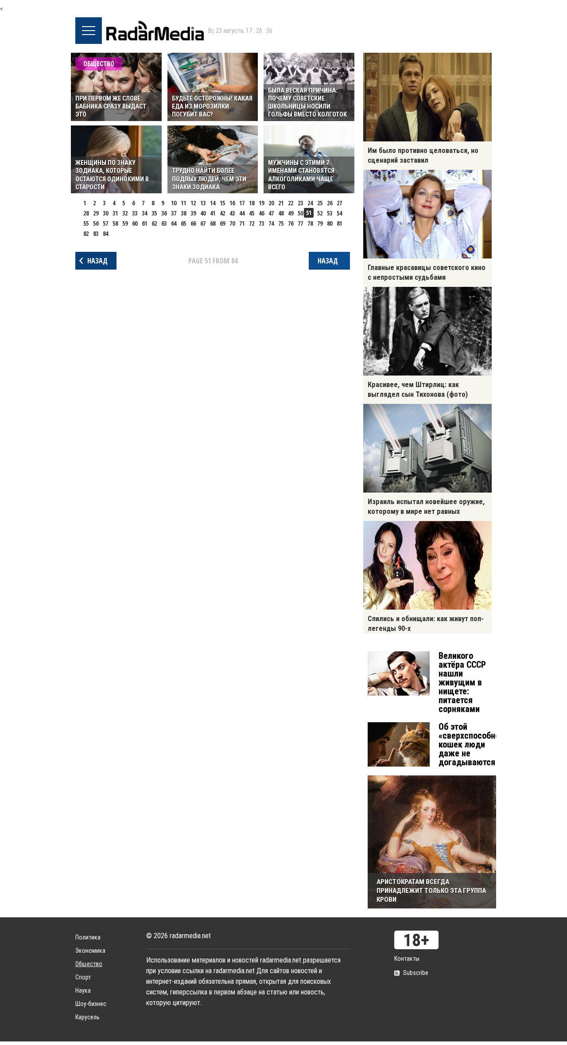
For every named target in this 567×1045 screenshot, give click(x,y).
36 (164, 213)
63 (164, 223)
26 (329, 203)
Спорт (83, 977)
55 (86, 223)
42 (222, 213)
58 (115, 223)
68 (212, 223)
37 (173, 213)
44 (242, 213)
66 (193, 223)
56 (95, 223)
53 (329, 213)
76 (290, 223)
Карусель (87, 1017)
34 (144, 213)
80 (329, 223)
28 (86, 213)
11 (183, 203)
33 (134, 213)
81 (339, 223)
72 (251, 223)
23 (300, 203)
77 (300, 223)
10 (173, 203)
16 (232, 203)
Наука (83, 990)
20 (271, 203)
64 (173, 223)
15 (222, 203)
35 (154, 213)
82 (86, 233)
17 (242, 203)
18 (251, 203)
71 (242, 223)
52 (319, 213)
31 (115, 213)
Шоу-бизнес (90, 1003)
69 (222, 223)
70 (232, 223)
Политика (88, 937)
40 (203, 213)
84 (105, 233)
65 (183, 223)
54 (339, 213)
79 (319, 223)
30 (105, 213)
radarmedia (155, 30)
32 (125, 213)
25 (319, 203)
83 (95, 233)
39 (193, 213)
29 (95, 213)
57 (105, 223)
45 (251, 213)
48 (281, 213)
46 (261, 213)
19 (261, 203)
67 (203, 223)
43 (232, 213)
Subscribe (415, 972)
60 (134, 223)
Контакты (406, 958)
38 (183, 213)
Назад (97, 261)
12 (193, 203)
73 (261, 223)
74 (271, 223)
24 (310, 203)
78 (310, 223)
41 (212, 213)
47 (271, 213)
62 (154, 223)
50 (300, 213)
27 (339, 203)
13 (203, 203)
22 (290, 203)
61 (144, 223)
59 (125, 223)
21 (281, 203)
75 (281, 223)
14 (212, 203)
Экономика (90, 950)
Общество (88, 963)
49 (290, 213)
